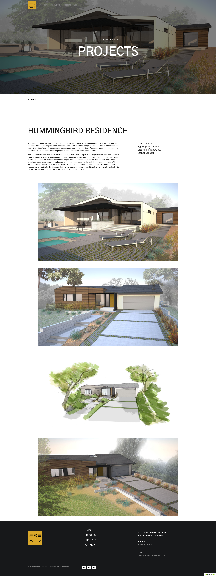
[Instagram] (89, 567)
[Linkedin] (94, 567)
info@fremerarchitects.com (151, 555)
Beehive (65, 567)
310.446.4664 (145, 544)
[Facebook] (84, 567)
